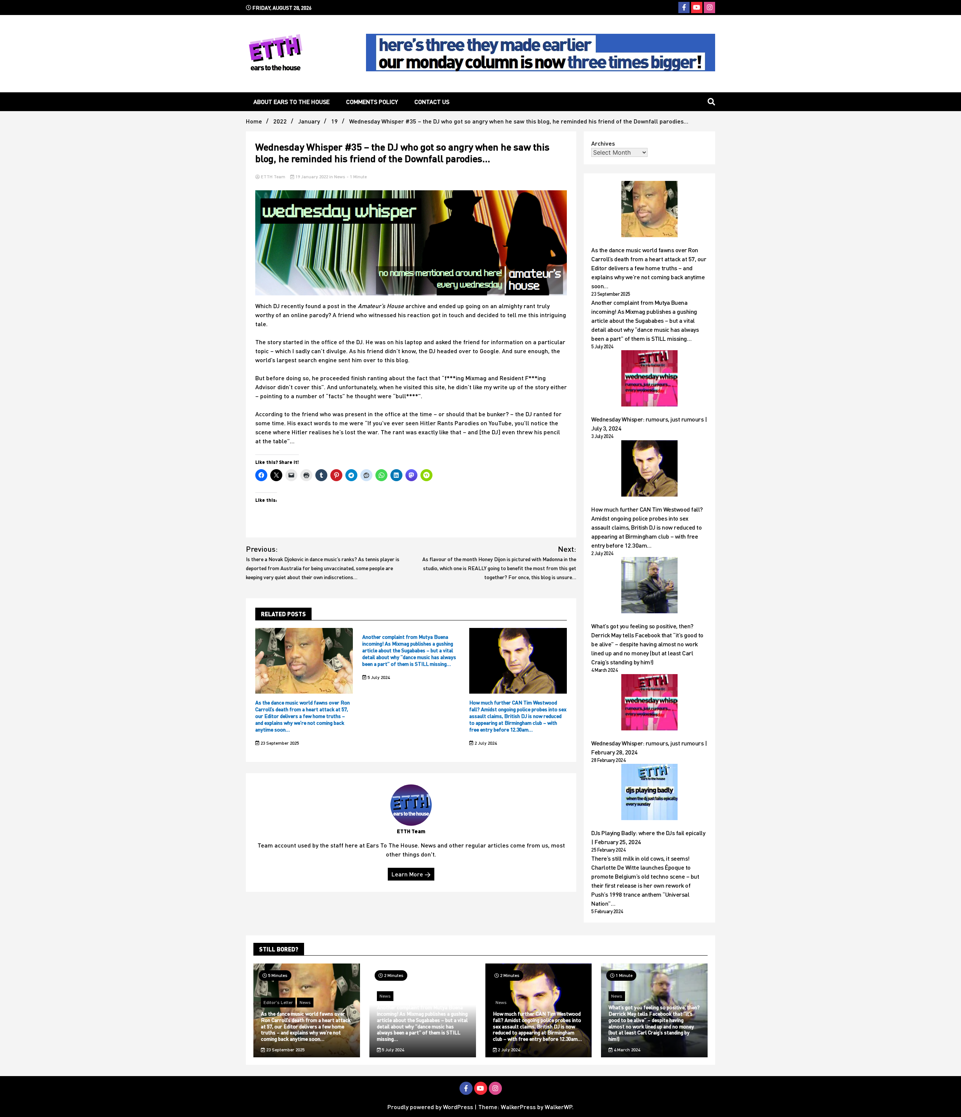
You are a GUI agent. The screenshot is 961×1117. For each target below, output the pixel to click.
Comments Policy (372, 101)
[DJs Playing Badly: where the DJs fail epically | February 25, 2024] (649, 793)
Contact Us (431, 101)
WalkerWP (558, 1106)
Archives (603, 143)
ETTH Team (273, 176)
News (339, 176)
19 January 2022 (311, 176)
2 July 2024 (485, 743)
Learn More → (411, 874)
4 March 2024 (626, 1049)
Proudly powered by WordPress (430, 1106)
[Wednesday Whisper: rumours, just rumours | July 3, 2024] (649, 379)
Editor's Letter (278, 1002)
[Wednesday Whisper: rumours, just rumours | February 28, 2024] (649, 703)
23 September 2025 (279, 743)
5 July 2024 (378, 677)
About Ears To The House (291, 101)
